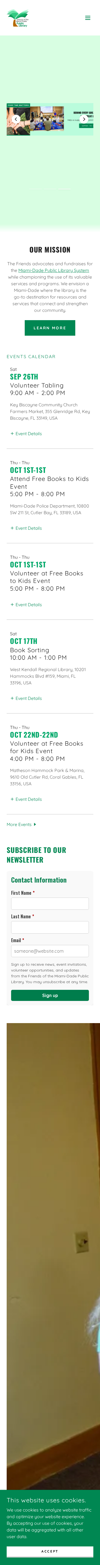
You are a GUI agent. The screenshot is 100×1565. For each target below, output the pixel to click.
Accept (49, 1551)
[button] (87, 17)
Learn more (50, 327)
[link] (18, 18)
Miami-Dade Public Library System (53, 270)
